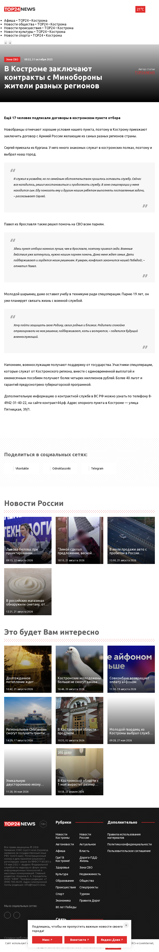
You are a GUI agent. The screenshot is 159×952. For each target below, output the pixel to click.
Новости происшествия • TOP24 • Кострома (38, 28)
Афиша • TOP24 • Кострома (25, 20)
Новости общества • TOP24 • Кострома (35, 24)
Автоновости (65, 844)
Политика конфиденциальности (129, 844)
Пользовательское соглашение (129, 851)
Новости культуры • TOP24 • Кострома (34, 31)
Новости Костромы (63, 836)
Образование (65, 880)
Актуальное (88, 844)
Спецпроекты (89, 887)
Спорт (60, 894)
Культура (62, 874)
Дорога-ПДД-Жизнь (89, 859)
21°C (140, 9)
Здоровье (62, 867)
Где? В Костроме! (63, 859)
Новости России (85, 836)
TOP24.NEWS (145, 72)
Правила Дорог (90, 900)
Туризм (85, 894)
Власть (84, 851)
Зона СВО (86, 867)
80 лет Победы (66, 907)
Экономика (63, 900)
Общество (87, 880)
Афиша (60, 851)
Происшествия (66, 887)
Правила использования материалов (124, 836)
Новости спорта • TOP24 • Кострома (33, 35)
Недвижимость (90, 874)
